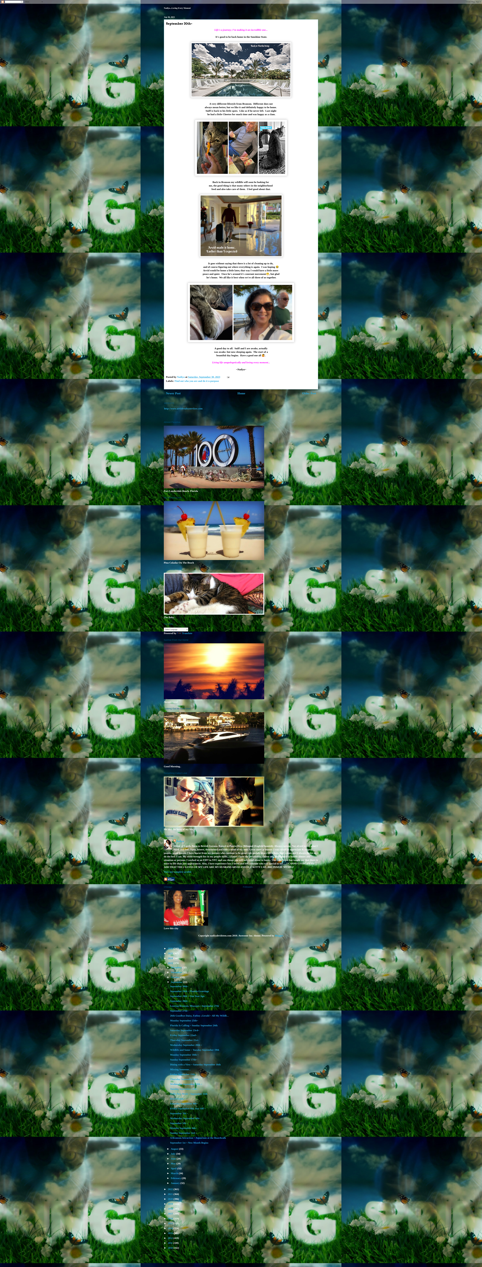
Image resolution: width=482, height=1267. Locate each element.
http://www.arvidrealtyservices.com (183, 408)
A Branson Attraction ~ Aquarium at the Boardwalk (198, 1137)
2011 (170, 1243)
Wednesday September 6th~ (185, 1118)
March (175, 1173)
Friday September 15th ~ (183, 1074)
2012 (170, 1238)
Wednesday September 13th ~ (186, 1084)
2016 (170, 1218)
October (175, 977)
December (176, 967)
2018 (170, 1208)
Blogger (279, 935)
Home (241, 393)
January (175, 1183)
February (176, 1178)
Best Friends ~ (178, 1098)
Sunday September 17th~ (183, 1059)
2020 (170, 1199)
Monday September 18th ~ (184, 1054)
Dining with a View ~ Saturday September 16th (195, 1064)
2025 (170, 953)
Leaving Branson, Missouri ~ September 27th (194, 1005)
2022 (170, 1189)
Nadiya (180, 841)
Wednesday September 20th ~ (186, 1045)
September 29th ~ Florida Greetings (189, 991)
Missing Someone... (180, 1069)
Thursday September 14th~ (184, 1079)
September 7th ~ (179, 1113)
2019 (170, 1203)
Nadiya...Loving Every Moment (177, 8)
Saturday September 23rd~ (184, 1030)
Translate (187, 633)
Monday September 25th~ (184, 1020)
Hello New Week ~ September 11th (188, 1093)
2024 (170, 958)
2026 (170, 948)
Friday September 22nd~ (183, 1035)
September (177, 982)
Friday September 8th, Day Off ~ (188, 1108)
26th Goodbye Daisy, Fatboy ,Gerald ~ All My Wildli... (199, 1015)
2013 (170, 1233)
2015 (170, 1223)
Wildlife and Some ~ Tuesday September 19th (194, 1049)
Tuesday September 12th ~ (184, 1089)
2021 (170, 1194)
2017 (170, 1213)
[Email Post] (228, 377)
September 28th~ (179, 1001)
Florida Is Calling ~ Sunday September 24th (194, 1025)
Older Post (309, 393)
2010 (170, 1247)
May (173, 1163)
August (175, 1148)
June (174, 1158)
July (173, 1153)
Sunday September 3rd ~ (183, 1133)
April (174, 1168)
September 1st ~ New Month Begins (189, 1142)
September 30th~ (179, 986)
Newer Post (173, 393)
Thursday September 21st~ (184, 1040)
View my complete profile (177, 871)
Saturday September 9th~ (184, 1103)
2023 (170, 963)
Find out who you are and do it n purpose (197, 381)
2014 (170, 1228)
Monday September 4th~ (183, 1128)
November (177, 972)
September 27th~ (179, 1010)
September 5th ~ (179, 1123)
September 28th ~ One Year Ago (187, 996)
